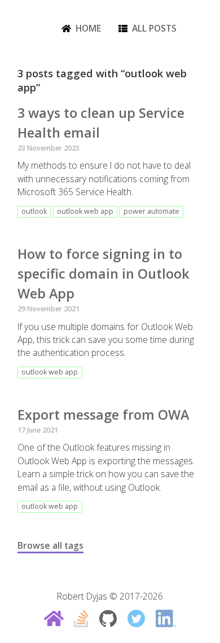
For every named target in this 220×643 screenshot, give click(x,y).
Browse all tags (50, 545)
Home (88, 28)
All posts (154, 28)
